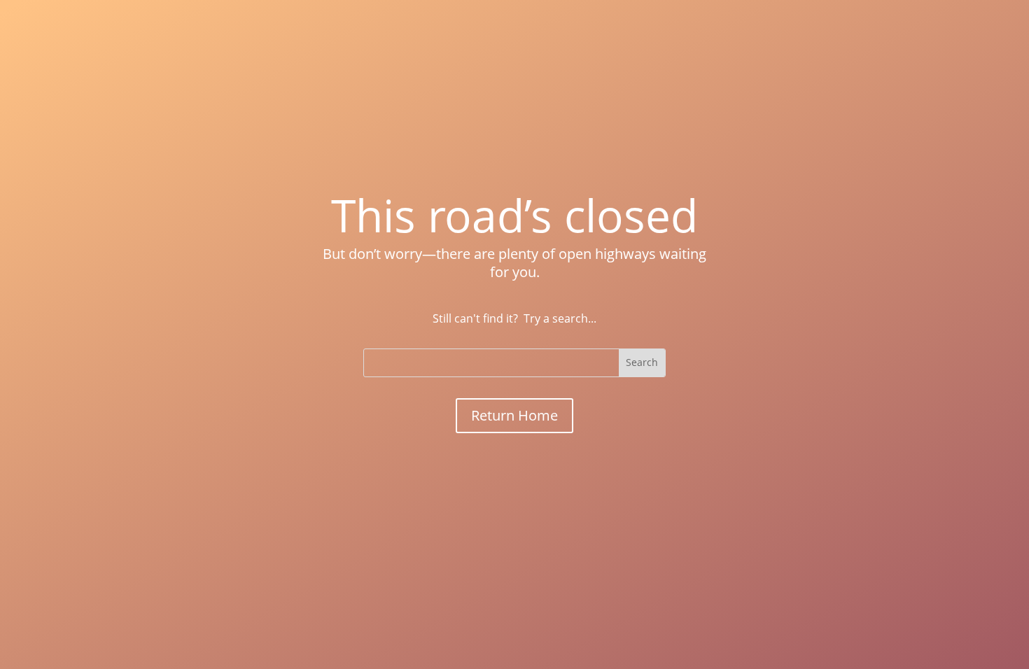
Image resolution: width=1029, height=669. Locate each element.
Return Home (514, 415)
